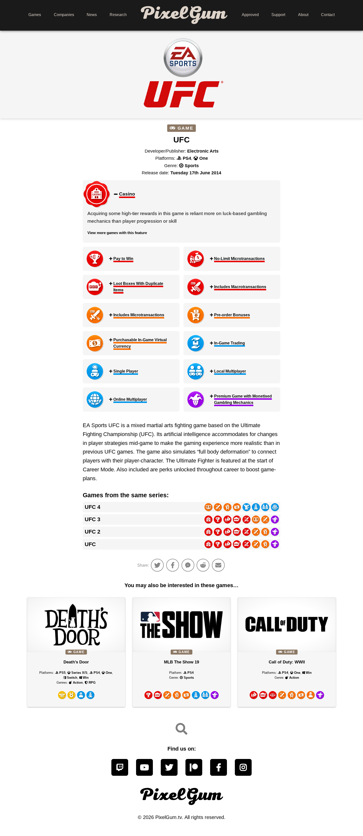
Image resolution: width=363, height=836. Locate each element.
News (92, 15)
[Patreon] (193, 767)
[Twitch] (119, 767)
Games (34, 15)
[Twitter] (169, 767)
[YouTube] (144, 767)
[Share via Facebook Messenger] (188, 565)
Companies (64, 15)
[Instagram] (243, 767)
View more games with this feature (117, 233)
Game (185, 128)
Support (278, 15)
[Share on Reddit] (203, 565)
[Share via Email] (218, 565)
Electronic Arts (203, 151)
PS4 (187, 158)
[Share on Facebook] (172, 565)
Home (184, 15)
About (303, 15)
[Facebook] (218, 767)
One (203, 158)
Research (118, 15)
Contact (328, 15)
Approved (250, 15)
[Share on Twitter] (157, 565)
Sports (192, 165)
